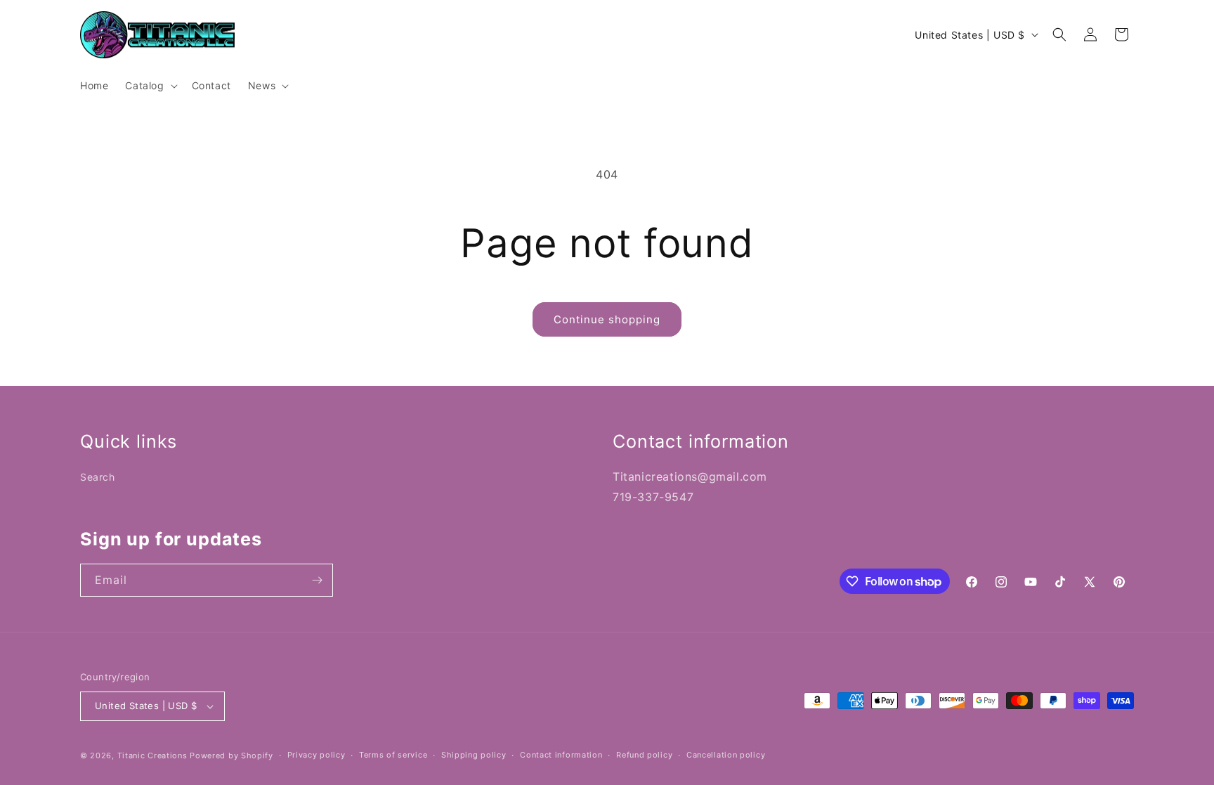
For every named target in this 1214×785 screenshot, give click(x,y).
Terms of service (393, 755)
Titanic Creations (152, 755)
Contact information (561, 755)
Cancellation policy (725, 755)
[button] (150, 85)
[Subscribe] (316, 580)
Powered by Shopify (231, 755)
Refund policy (644, 755)
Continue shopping (607, 319)
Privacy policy (316, 755)
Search (97, 477)
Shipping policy (474, 755)
